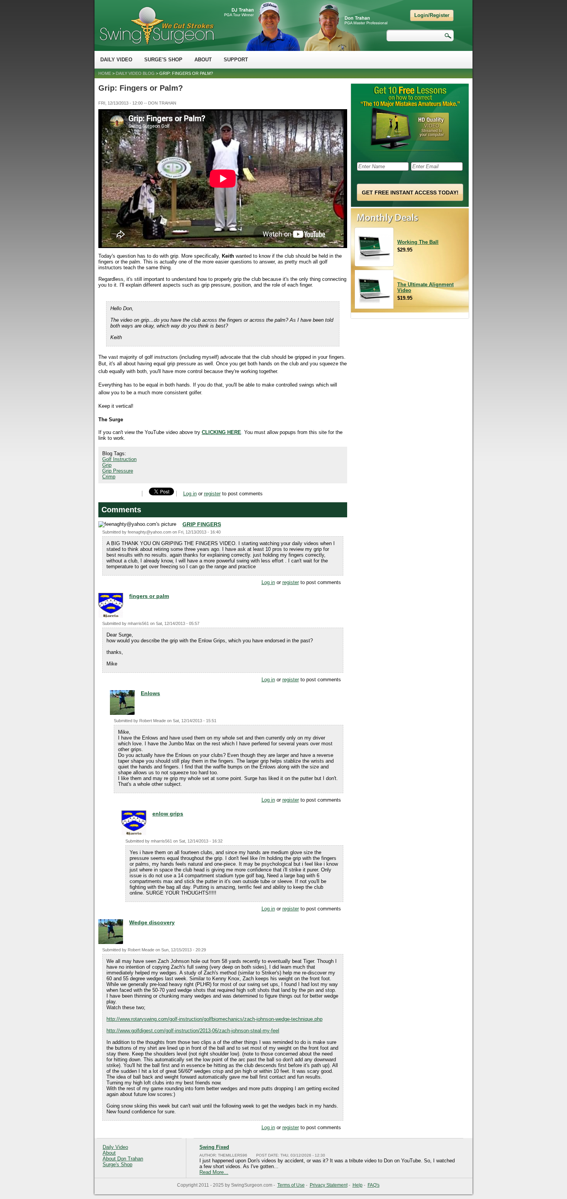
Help (358, 1185)
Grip (106, 465)
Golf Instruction (119, 459)
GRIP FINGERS (201, 524)
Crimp (108, 477)
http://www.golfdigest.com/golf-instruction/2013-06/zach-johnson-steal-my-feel (192, 1031)
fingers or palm (149, 596)
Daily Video (116, 59)
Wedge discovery (152, 922)
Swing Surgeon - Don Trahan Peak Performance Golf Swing (156, 25)
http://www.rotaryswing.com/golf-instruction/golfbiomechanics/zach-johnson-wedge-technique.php (214, 1019)
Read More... (213, 1172)
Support (236, 59)
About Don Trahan (123, 1159)
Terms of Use (291, 1185)
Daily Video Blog (135, 73)
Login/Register (431, 15)
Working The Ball (418, 242)
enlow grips (167, 814)
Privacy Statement (329, 1185)
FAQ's (374, 1185)
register (212, 493)
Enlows (150, 693)
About (203, 59)
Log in (190, 493)
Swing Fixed (214, 1147)
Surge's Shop (163, 59)
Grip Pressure (117, 471)
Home (104, 73)
